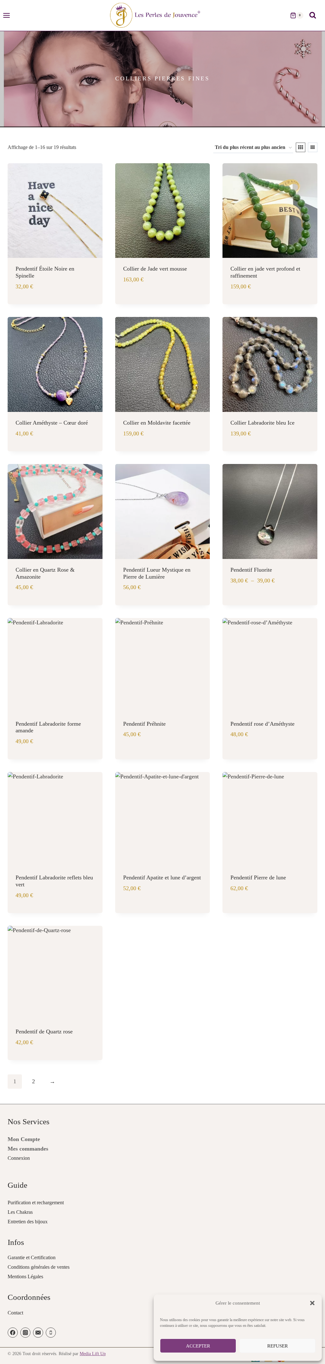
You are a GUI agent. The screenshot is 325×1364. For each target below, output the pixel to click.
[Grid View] (300, 147)
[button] (312, 1303)
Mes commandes (28, 1149)
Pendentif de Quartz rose (44, 1031)
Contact (15, 1312)
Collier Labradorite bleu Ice (262, 423)
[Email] (38, 1332)
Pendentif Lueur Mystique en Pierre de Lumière (156, 573)
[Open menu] (9, 15)
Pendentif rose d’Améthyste (262, 724)
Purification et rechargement (36, 1202)
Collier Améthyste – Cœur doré (52, 423)
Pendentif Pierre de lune (258, 877)
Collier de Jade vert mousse (155, 268)
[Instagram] (25, 1332)
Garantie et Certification (32, 1257)
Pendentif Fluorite (251, 570)
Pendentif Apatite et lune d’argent (162, 877)
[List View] (312, 147)
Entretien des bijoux (28, 1221)
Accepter (198, 1345)
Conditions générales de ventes (39, 1267)
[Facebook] (13, 1332)
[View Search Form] (313, 15)
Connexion (19, 1158)
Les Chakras (20, 1212)
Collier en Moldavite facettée (156, 423)
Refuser (277, 1345)
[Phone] (51, 1332)
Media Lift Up (93, 1353)
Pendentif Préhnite (144, 724)
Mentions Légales (25, 1276)
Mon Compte (24, 1139)
